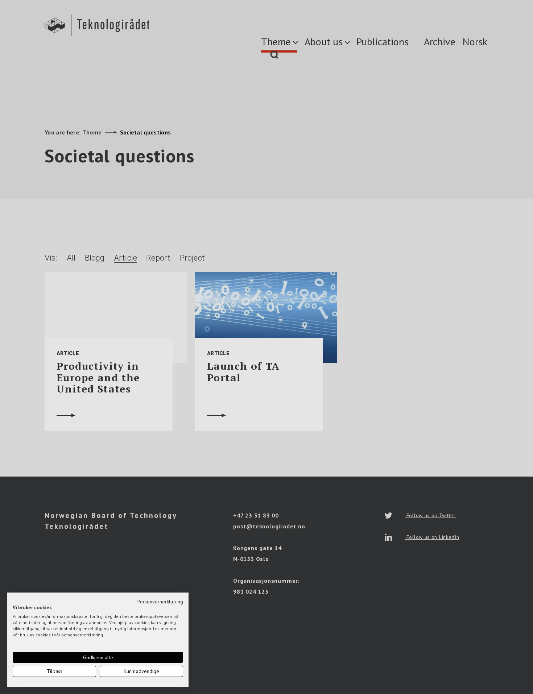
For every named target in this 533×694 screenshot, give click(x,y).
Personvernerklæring (160, 601)
